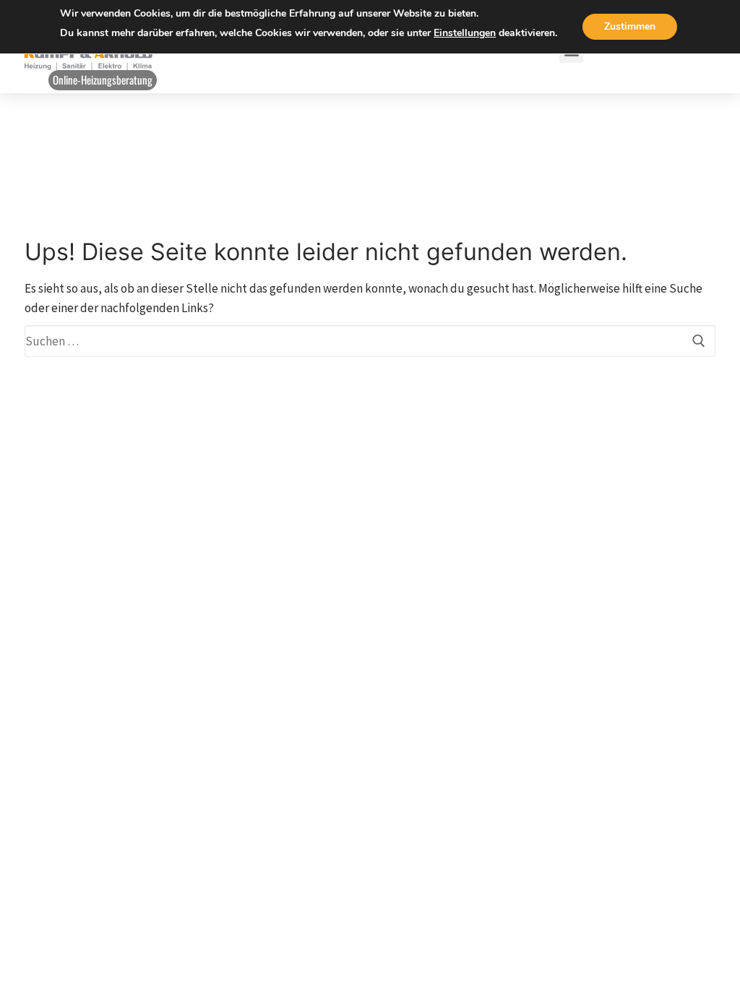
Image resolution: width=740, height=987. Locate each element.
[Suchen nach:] (370, 341)
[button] (102, 80)
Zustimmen (629, 26)
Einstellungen (465, 33)
